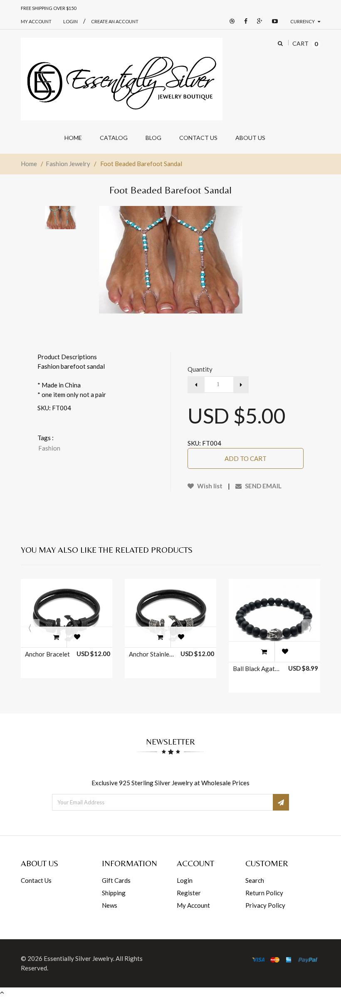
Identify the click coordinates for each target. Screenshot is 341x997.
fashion (49, 448)
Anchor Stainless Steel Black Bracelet (152, 654)
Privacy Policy (265, 905)
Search (254, 880)
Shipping (114, 893)
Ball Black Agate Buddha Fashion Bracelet (256, 668)
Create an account (114, 21)
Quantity (200, 369)
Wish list (209, 486)
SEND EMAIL (263, 486)
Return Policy (264, 893)
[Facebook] (243, 21)
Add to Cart (246, 458)
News (109, 905)
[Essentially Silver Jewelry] (121, 79)
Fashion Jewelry (68, 163)
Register (189, 893)
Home (29, 163)
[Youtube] (273, 21)
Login (185, 880)
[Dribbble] (230, 21)
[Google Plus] (257, 21)
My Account (36, 21)
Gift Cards (116, 880)
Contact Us (36, 880)
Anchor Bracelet (47, 654)
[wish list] (77, 637)
